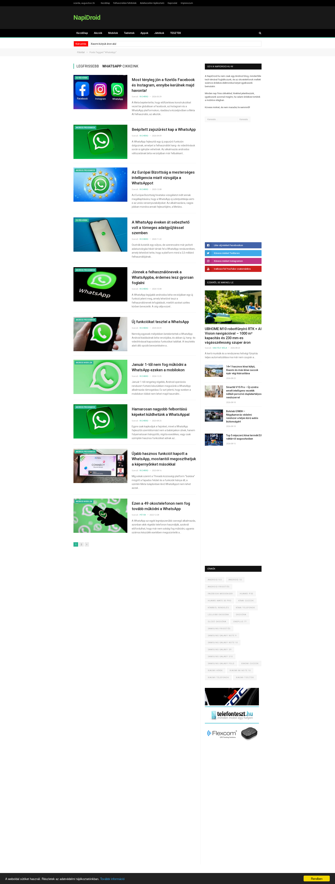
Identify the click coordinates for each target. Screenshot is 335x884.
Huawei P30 (246, 594)
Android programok (85, 128)
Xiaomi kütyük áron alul (103, 43)
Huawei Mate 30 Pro (219, 601)
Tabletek (129, 33)
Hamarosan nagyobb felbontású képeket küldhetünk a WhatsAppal (160, 412)
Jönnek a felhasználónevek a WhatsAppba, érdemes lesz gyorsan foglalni (162, 277)
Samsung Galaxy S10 (220, 656)
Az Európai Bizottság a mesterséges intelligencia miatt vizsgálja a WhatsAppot (163, 177)
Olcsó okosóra (217, 621)
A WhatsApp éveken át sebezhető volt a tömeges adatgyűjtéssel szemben (160, 227)
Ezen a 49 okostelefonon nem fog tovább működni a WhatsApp (161, 506)
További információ (112, 878)
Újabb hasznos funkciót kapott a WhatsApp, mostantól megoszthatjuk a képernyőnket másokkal (164, 459)
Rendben (316, 878)
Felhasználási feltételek (124, 3)
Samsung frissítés (219, 628)
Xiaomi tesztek (245, 677)
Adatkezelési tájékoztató (152, 3)
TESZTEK (175, 33)
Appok (144, 33)
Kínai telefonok (245, 608)
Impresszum (187, 3)
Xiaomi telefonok (218, 677)
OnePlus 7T (240, 621)
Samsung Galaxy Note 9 (222, 635)
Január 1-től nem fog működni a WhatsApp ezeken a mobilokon (159, 367)
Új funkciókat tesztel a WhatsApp (160, 322)
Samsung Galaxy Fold (221, 663)
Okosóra (241, 614)
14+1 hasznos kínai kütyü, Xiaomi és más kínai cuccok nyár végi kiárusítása (242, 370)
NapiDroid (86, 17)
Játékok (159, 33)
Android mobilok (84, 363)
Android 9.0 (215, 580)
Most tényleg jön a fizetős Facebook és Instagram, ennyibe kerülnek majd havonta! (163, 85)
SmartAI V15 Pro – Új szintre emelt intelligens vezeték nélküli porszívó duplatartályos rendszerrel (244, 392)
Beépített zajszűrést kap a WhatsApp (164, 129)
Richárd (144, 97)
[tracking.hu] (232, 704)
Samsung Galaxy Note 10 (223, 642)
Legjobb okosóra (218, 614)
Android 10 (235, 580)
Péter (143, 515)
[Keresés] (258, 33)
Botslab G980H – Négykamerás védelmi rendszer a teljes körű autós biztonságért (242, 416)
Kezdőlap (105, 3)
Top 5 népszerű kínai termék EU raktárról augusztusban (244, 437)
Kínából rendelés (218, 608)
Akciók (98, 33)
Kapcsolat (172, 3)
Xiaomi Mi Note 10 (240, 670)
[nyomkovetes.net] (233, 741)
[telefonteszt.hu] (232, 723)
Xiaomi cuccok (250, 663)
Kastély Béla (220, 348)
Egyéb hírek (81, 78)
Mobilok (113, 33)
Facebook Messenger (220, 594)
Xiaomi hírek (215, 670)
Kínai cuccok (246, 601)
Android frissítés (218, 587)
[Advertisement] (231, 182)
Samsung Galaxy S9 (219, 649)
